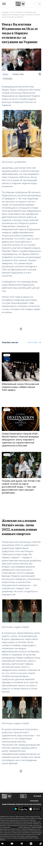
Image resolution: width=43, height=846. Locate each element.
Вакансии (28, 804)
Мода (18, 12)
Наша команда (8, 804)
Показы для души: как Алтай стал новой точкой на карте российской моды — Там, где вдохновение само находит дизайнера (21, 487)
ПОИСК (38, 796)
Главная (5, 12)
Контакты (34, 801)
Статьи (12, 12)
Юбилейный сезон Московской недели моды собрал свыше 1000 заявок (20, 387)
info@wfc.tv (14, 827)
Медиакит (20, 804)
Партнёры (37, 804)
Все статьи (32, 342)
